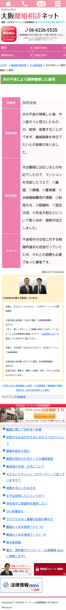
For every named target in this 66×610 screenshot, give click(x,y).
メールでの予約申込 (9, 34)
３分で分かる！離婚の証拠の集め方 (29, 519)
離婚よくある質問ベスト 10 (24, 526)
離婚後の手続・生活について (25, 466)
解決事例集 (13, 542)
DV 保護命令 (14, 511)
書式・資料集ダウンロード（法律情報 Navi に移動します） (34, 553)
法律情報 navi (48, 334)
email (41, 3)
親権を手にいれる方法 (21, 488)
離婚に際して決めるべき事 (23, 429)
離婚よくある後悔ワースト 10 (26, 534)
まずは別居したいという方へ (25, 495)
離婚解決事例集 (18, 65)
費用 (3, 47)
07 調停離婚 (36, 65)
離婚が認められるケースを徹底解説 (29, 458)
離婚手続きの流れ (18, 450)
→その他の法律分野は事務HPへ (33, 22)
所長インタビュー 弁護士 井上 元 (16, 569)
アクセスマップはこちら (21, 416)
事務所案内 (7, 55)
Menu (58, 3)
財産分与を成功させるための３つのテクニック (35, 440)
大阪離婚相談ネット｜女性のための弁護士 (33, 13)
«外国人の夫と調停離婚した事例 (17, 386)
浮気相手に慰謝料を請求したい (26, 503)
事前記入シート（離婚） (50, 569)
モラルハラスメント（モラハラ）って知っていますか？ (35, 477)
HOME (8, 3)
